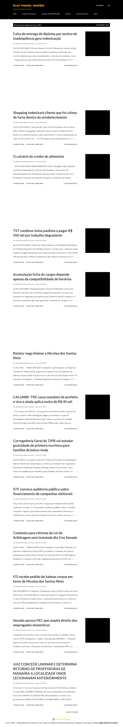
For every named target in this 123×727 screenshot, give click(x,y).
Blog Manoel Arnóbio (28, 5)
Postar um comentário (34, 65)
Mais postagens (72, 712)
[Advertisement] (45, 88)
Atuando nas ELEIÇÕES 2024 (51, 14)
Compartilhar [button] (18, 65)
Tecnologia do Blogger (62, 719)
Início (15, 14)
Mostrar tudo (102, 25)
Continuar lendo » (71, 65)
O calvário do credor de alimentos (38, 156)
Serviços (68, 14)
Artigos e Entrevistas (29, 14)
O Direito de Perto (82, 14)
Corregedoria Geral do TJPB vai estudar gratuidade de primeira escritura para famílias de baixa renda (43, 445)
